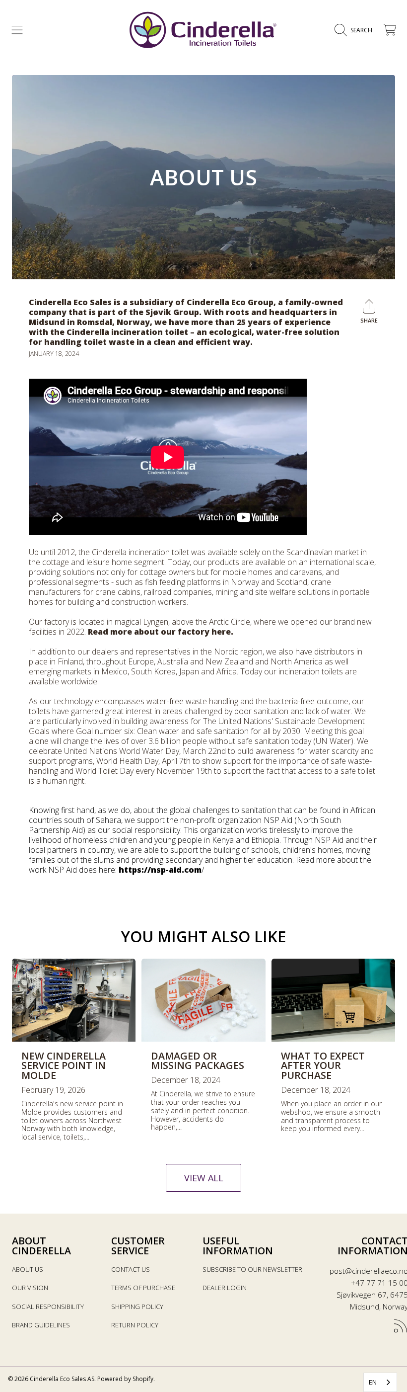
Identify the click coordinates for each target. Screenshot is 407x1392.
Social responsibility (48, 1306)
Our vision (30, 1287)
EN (373, 1382)
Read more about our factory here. (161, 631)
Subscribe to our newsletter (252, 1269)
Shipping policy (137, 1306)
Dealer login (225, 1287)
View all (203, 1178)
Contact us (130, 1269)
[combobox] (380, 1382)
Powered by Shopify (125, 1379)
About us (27, 1269)
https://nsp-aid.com (160, 869)
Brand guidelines (41, 1324)
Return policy (134, 1324)
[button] (17, 30)
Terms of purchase (143, 1287)
